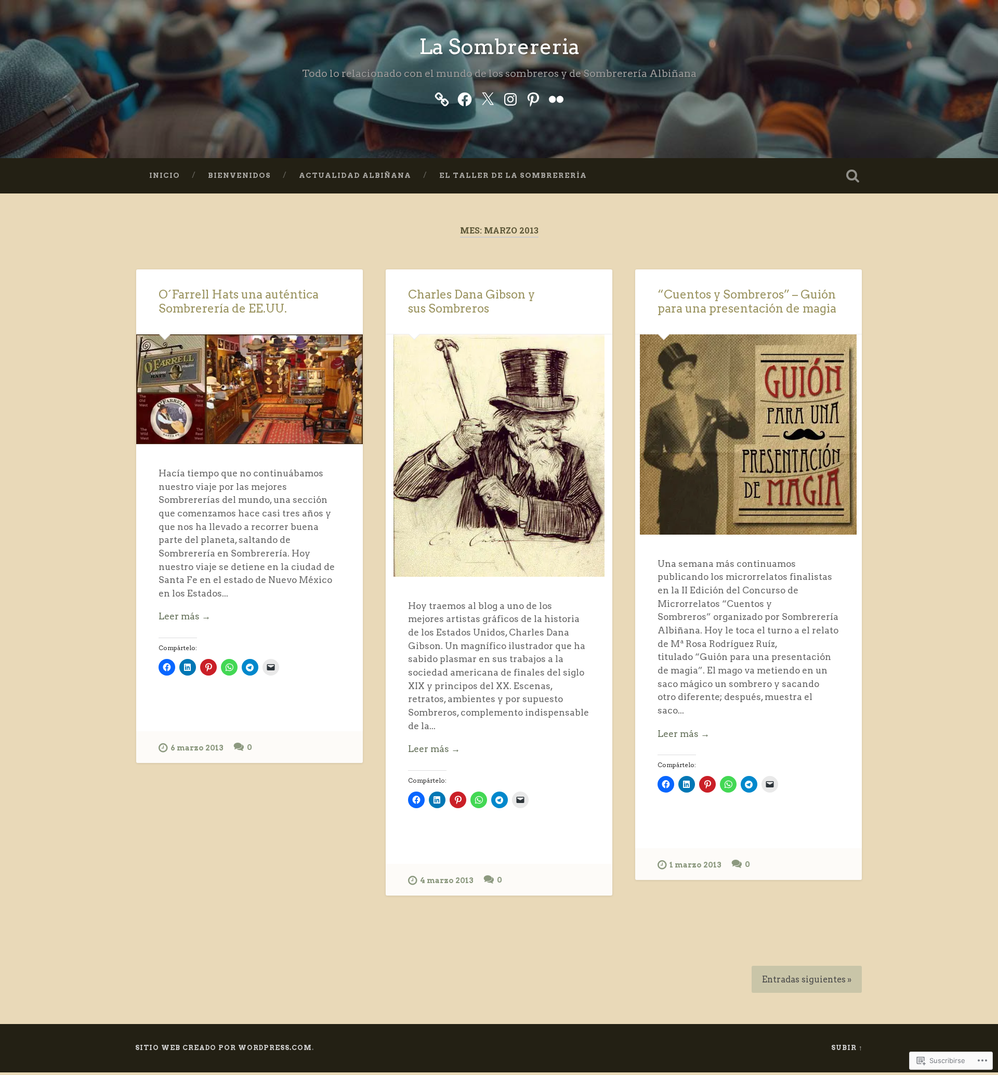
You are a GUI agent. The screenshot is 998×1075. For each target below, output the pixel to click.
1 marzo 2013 (695, 865)
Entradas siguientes (804, 979)
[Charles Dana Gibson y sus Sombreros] (499, 455)
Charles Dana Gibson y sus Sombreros (471, 301)
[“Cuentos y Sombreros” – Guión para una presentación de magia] (748, 434)
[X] (487, 97)
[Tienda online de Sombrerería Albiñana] (442, 97)
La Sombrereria (499, 46)
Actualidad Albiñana (355, 175)
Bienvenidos (239, 175)
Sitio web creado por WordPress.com (223, 1048)
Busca (852, 175)
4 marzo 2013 (447, 880)
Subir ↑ (847, 1048)
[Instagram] (510, 97)
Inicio (164, 175)
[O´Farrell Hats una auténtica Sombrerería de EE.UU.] (249, 389)
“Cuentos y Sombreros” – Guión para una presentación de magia (747, 301)
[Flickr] (556, 97)
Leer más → (185, 616)
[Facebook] (464, 97)
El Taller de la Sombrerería (513, 175)
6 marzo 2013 (197, 748)
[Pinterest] (533, 97)
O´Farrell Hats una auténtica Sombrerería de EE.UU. (239, 301)
